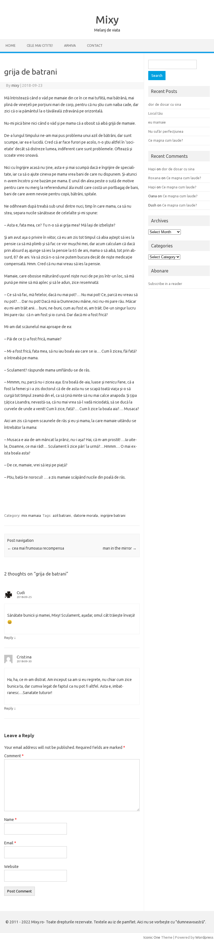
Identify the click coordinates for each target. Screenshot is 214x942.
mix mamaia (31, 515)
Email (10, 843)
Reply (8, 638)
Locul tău (155, 113)
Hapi (152, 169)
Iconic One (152, 937)
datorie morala (86, 515)
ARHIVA (70, 45)
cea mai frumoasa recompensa (35, 548)
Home (11, 45)
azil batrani (62, 515)
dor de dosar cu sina (164, 104)
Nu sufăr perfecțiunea (165, 131)
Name (10, 819)
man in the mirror (120, 548)
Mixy (107, 19)
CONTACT (95, 45)
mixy (15, 85)
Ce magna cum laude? (165, 140)
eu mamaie (157, 122)
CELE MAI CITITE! (40, 45)
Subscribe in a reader (165, 284)
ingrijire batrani (113, 515)
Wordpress (204, 937)
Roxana (154, 178)
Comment (14, 756)
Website (11, 866)
